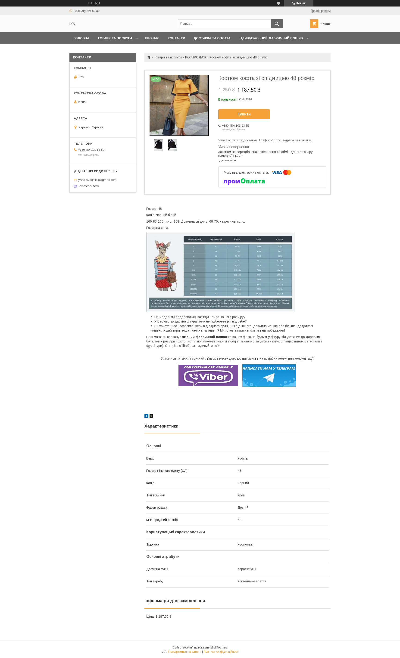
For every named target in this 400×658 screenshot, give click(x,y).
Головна (81, 38)
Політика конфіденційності (221, 651)
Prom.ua (221, 647)
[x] (151, 416)
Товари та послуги (114, 38)
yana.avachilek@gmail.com (97, 180)
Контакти (176, 38)
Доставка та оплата (212, 38)
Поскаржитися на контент (184, 651)
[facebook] (146, 416)
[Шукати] (277, 23)
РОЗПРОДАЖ (195, 57)
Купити (244, 114)
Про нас (152, 38)
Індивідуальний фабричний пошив (271, 38)
